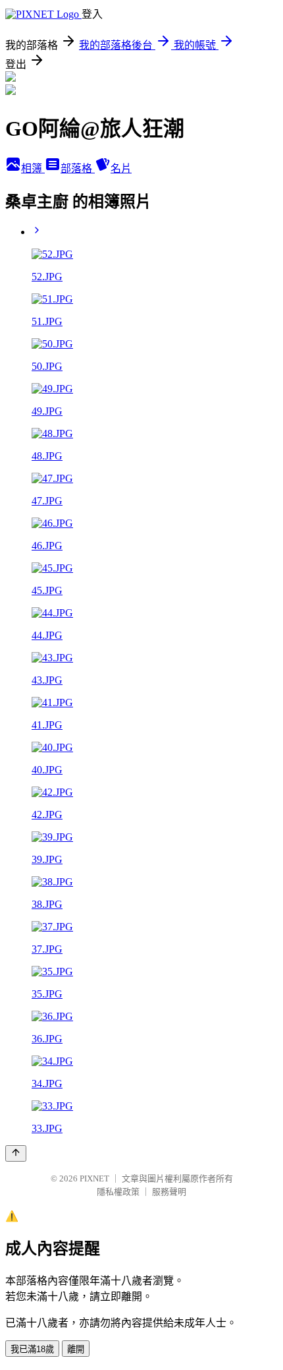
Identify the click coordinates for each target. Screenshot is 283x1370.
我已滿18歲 (32, 1349)
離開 (75, 1349)
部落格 (78, 168)
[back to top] (15, 1153)
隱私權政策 (118, 1192)
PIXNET (94, 1178)
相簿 (33, 168)
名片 (121, 168)
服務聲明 (169, 1192)
